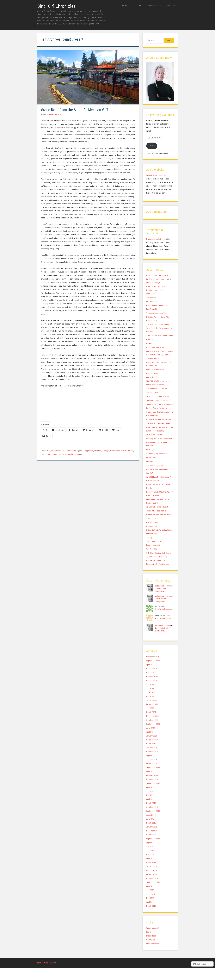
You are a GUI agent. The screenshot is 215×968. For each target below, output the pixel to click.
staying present (65, 454)
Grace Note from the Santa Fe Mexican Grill (74, 110)
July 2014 (150, 847)
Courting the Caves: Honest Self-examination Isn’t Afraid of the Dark (159, 442)
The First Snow (152, 392)
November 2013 (152, 874)
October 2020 (152, 720)
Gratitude (97, 451)
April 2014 (150, 858)
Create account (152, 928)
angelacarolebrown (163, 586)
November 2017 (152, 763)
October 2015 (152, 807)
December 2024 (152, 669)
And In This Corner (153, 377)
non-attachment (127, 451)
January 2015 (151, 827)
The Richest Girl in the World (158, 389)
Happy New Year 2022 (155, 347)
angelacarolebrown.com (156, 175)
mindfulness (115, 451)
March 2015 (151, 823)
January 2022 (151, 700)
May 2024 (150, 672)
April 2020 (150, 732)
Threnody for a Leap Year (156, 313)
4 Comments (77, 454)
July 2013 (150, 890)
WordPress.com (152, 944)
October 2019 (152, 740)
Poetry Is (149, 339)
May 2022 (150, 696)
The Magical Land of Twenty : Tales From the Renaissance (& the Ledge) (159, 328)
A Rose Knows (152, 522)
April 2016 (150, 799)
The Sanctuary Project (155, 465)
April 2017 (150, 771)
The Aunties (151, 298)
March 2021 (151, 712)
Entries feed (151, 936)
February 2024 (152, 676)
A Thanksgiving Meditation (157, 454)
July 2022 (150, 688)
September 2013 (153, 882)
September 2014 (153, 839)
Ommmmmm (151, 526)
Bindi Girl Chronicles (56, 6)
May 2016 (150, 795)
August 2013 (151, 886)
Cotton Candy (151, 301)
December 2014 (152, 831)
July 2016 (150, 791)
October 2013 (152, 878)
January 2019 (151, 748)
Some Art (171, 5)
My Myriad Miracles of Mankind (158, 419)
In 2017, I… (151, 450)
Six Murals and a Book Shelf (157, 396)
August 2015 (151, 815)
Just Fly (149, 538)
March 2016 (151, 803)
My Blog (52, 451)
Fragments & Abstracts (155, 239)
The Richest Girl (154, 5)
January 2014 (151, 866)
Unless (149, 343)
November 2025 (152, 657)
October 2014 (152, 835)
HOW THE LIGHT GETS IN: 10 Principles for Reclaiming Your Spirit (157, 290)
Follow (151, 146)
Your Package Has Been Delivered (160, 335)
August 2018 (151, 756)
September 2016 (153, 783)
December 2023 (152, 680)
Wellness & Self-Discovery (65, 451)
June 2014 (150, 850)
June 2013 (150, 894)
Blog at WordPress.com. (47, 963)
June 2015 (150, 819)
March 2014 (151, 862)
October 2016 (152, 779)
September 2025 (153, 661)
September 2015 (153, 811)
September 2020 (153, 724)
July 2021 (150, 708)
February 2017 (152, 775)
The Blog (125, 5)
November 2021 (152, 704)
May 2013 (150, 898)
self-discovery (52, 454)
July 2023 (150, 684)
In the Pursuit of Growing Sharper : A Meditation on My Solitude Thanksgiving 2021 (159, 354)
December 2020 (152, 716)
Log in (148, 932)
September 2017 (153, 767)
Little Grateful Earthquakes (157, 275)
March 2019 (151, 744)
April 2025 (150, 665)
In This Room (151, 458)
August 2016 (151, 787)
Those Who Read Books (156, 511)
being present (88, 451)
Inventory (150, 461)
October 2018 (152, 752)
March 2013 (151, 906)
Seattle (44, 454)
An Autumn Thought (154, 435)
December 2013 (152, 870)
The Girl (138, 5)
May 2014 (150, 854)
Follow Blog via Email (160, 115)
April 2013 (150, 902)
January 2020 (151, 736)
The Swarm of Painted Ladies (158, 423)
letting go (105, 451)
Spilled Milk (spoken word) (157, 400)
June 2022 (150, 692)
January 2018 (151, 759)
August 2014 (151, 843)
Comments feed (152, 940)
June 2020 (150, 728)
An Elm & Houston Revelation (158, 507)
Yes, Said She (151, 549)
